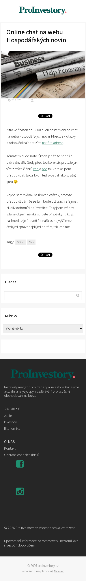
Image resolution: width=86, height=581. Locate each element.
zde (36, 169)
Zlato (31, 242)
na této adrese (52, 142)
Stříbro (20, 242)
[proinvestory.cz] (43, 10)
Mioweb (59, 571)
